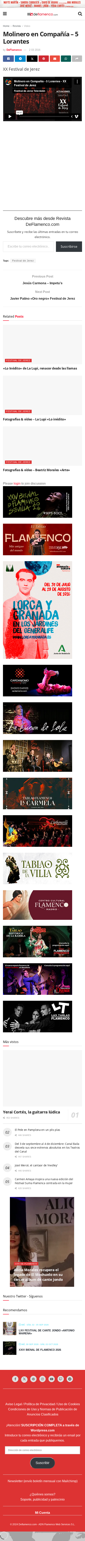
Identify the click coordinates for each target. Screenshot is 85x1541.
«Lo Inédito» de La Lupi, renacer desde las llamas (40, 368)
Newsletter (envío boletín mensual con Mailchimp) (42, 1481)
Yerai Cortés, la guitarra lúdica (31, 1112)
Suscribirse (69, 246)
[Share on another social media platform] (77, 58)
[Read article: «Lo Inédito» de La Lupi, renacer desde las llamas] (42, 344)
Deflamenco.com (28, 1524)
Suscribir (42, 1463)
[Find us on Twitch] (61, 1379)
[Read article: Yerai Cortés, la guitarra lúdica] (42, 1078)
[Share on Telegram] (20, 58)
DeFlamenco (14, 49)
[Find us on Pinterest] (33, 1379)
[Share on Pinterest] (44, 58)
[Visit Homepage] (42, 13)
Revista (17, 26)
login (17, 483)
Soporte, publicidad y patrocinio (42, 1499)
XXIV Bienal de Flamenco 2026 (40, 1349)
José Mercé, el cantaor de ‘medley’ (36, 1165)
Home (6, 26)
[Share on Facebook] (8, 58)
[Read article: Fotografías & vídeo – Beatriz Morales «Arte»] (42, 446)
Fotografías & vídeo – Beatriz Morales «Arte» (36, 470)
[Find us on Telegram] (70, 1379)
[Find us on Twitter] (24, 1379)
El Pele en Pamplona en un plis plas (37, 1130)
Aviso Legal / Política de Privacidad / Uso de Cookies (42, 1404)
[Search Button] (80, 14)
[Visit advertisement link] (42, 4)
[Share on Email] (55, 58)
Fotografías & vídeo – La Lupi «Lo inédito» (34, 419)
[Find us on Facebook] (15, 1379)
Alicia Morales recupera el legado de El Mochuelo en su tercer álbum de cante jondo (38, 1274)
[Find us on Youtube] (51, 1379)
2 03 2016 (34, 49)
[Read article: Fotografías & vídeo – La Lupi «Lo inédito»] (42, 395)
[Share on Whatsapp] (66, 58)
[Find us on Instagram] (42, 1379)
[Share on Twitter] (32, 58)
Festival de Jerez (23, 260)
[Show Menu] (5, 14)
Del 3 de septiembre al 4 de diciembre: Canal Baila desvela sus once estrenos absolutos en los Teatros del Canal (47, 1147)
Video (27, 26)
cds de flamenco (26, 1264)
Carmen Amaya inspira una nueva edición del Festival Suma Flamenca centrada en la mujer (44, 1181)
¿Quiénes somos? (42, 1494)
